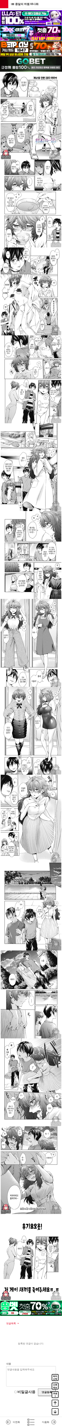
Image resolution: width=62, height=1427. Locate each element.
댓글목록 (11, 1323)
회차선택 (55, 1377)
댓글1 (55, 1394)
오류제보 (55, 1386)
